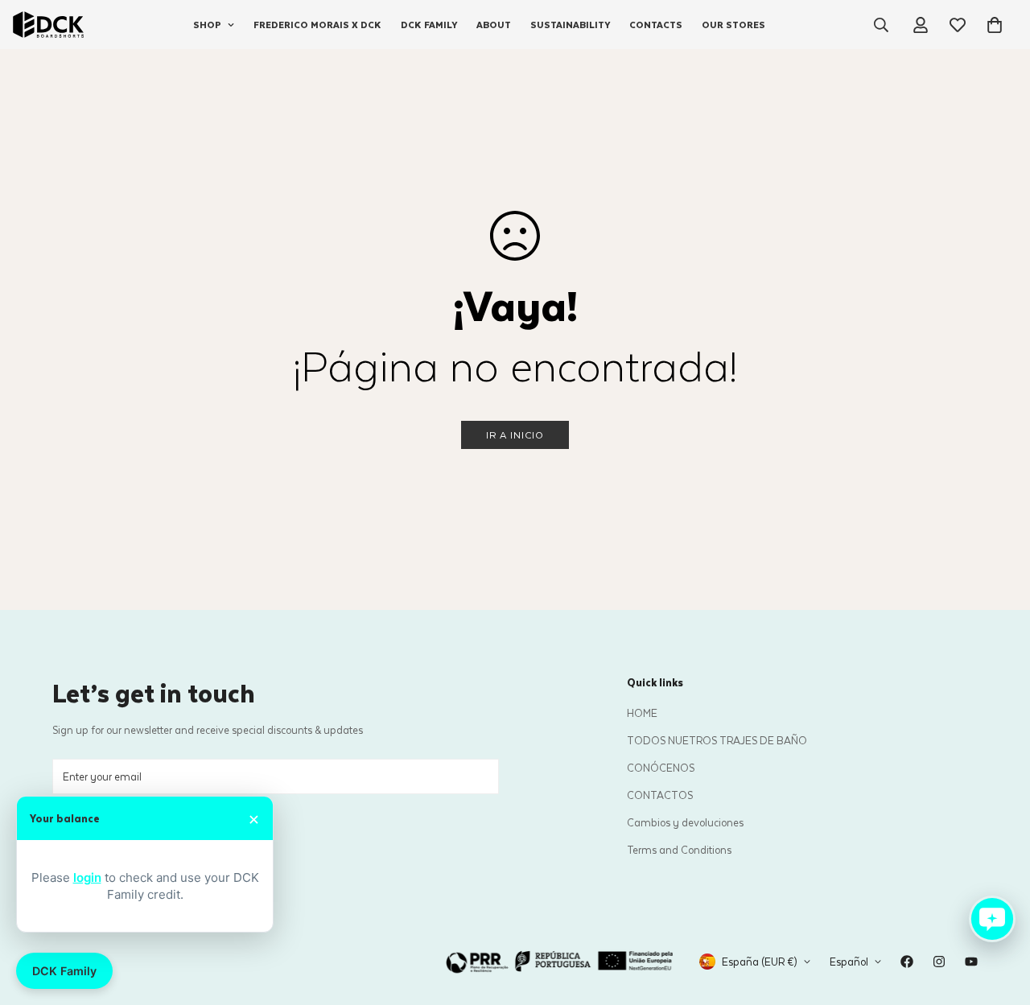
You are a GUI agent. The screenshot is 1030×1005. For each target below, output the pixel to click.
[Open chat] (992, 919)
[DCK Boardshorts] (48, 24)
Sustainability (570, 24)
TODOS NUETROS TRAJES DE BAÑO (717, 739)
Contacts (655, 24)
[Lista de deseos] (957, 25)
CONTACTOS (660, 794)
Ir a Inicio (515, 434)
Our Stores (733, 24)
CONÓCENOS (660, 767)
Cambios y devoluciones (685, 821)
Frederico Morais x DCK (317, 24)
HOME (642, 712)
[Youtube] (971, 961)
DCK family (429, 24)
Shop (207, 24)
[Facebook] (906, 961)
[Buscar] (881, 25)
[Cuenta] (920, 25)
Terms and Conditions (679, 849)
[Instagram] (939, 961)
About (493, 24)
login (87, 877)
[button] (994, 24)
